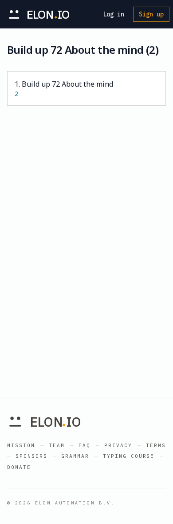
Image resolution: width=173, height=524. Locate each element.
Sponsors (31, 456)
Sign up (151, 14)
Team (57, 445)
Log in (113, 14)
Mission (21, 445)
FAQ (84, 445)
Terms (156, 445)
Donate (19, 467)
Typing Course (129, 456)
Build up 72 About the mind (64, 88)
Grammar (75, 456)
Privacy (118, 445)
